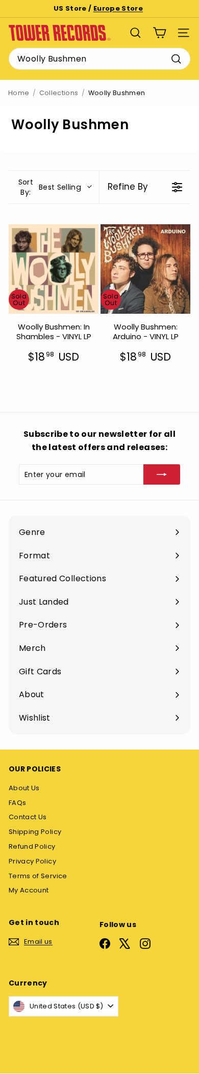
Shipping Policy (35, 832)
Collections (59, 92)
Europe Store (118, 8)
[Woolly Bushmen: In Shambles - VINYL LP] (53, 269)
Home (18, 92)
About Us (24, 788)
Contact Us (28, 817)
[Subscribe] (161, 474)
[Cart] (159, 33)
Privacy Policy (32, 861)
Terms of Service (38, 876)
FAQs (17, 803)
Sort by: (49, 187)
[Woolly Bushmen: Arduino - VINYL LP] (145, 269)
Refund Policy (32, 846)
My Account (29, 890)
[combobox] (99, 59)
